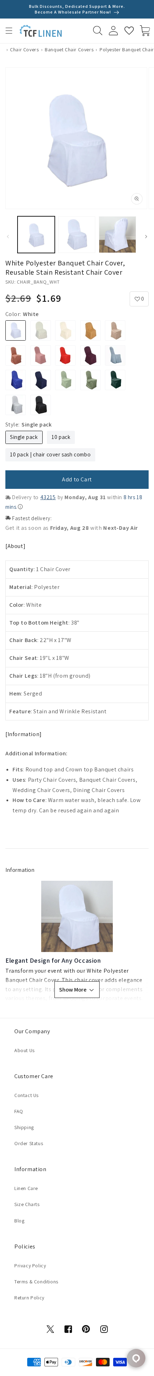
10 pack (61, 437)
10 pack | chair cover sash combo (50, 454)
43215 (48, 497)
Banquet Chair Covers (69, 49)
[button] (9, 30)
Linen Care (26, 1188)
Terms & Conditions (36, 1281)
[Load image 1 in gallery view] (36, 234)
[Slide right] (146, 236)
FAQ (18, 1111)
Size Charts (27, 1204)
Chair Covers (24, 49)
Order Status (28, 1143)
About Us (24, 1050)
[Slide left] (8, 236)
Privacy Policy (30, 1265)
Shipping (24, 1127)
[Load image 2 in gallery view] (77, 234)
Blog (19, 1220)
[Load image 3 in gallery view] (117, 234)
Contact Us (26, 1095)
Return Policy (29, 1297)
